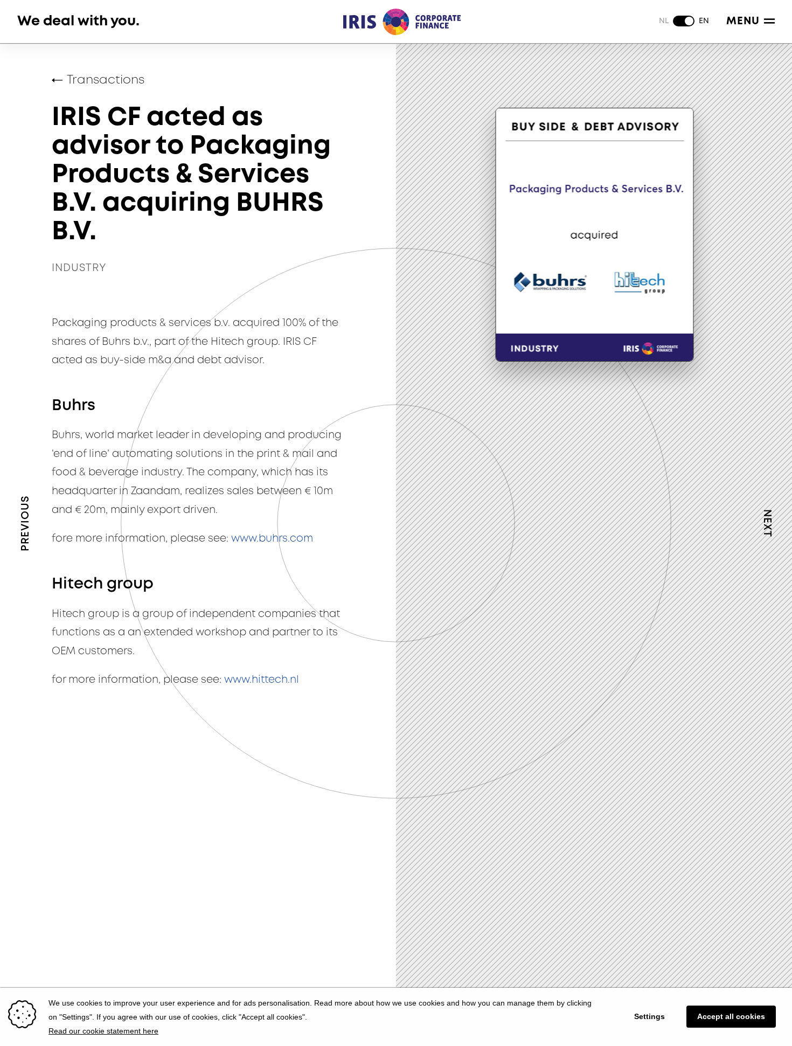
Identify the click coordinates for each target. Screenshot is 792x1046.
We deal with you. (78, 21)
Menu (743, 21)
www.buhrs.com (272, 538)
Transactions (105, 80)
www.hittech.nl (261, 679)
